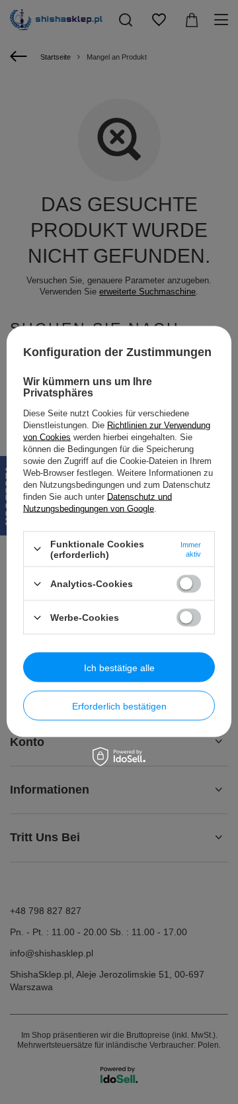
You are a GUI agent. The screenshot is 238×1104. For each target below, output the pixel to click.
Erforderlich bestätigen (119, 705)
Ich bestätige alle (119, 667)
